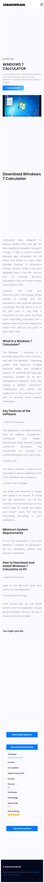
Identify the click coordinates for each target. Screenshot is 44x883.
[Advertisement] (22, 33)
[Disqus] (22, 677)
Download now (13, 88)
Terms (5, 875)
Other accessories (15, 757)
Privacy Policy (14, 875)
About (35, 872)
